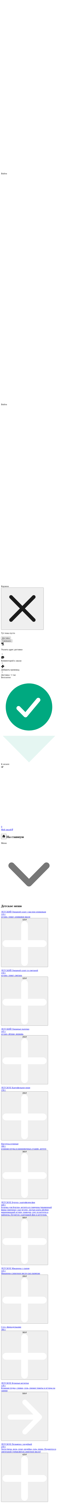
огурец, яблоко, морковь (12, 1034)
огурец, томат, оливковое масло (15, 917)
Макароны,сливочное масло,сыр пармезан (20, 1273)
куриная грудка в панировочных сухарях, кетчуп (23, 1149)
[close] (22, 609)
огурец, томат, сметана (11, 975)
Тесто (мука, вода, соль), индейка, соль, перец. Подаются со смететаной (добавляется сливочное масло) (28, 1450)
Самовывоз (6, 641)
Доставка (6, 638)
